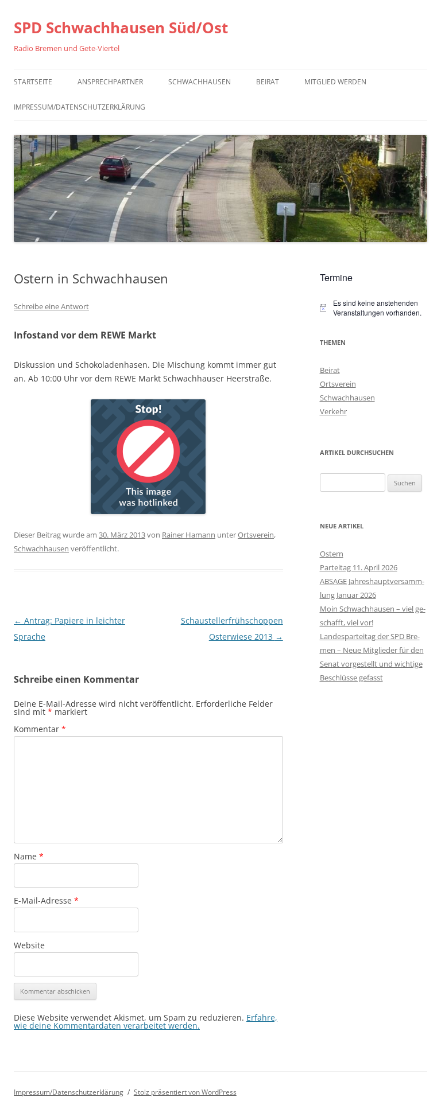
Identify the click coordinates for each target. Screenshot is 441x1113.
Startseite (33, 82)
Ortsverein (256, 535)
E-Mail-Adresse (46, 900)
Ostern (331, 553)
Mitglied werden (335, 82)
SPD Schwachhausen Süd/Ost (121, 27)
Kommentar (40, 728)
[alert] (374, 307)
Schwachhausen (199, 82)
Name (29, 856)
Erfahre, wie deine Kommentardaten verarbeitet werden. (145, 1021)
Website (29, 945)
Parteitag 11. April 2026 (358, 567)
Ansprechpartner (110, 82)
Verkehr (333, 411)
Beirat (267, 82)
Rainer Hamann (188, 535)
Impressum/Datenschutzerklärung (79, 107)
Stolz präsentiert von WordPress (185, 1092)
